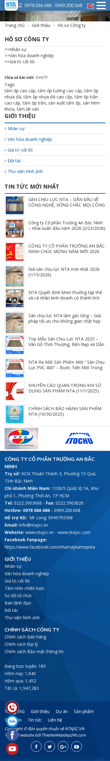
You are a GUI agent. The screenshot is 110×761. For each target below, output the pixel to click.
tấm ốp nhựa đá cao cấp (48, 97)
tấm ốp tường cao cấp (60, 91)
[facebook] (36, 746)
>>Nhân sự (15, 49)
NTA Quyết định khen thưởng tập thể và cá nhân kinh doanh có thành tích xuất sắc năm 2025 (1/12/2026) (65, 297)
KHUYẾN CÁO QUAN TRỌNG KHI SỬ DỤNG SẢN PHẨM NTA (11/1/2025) (64, 388)
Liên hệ (55, 720)
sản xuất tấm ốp (64, 103)
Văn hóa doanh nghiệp (30, 139)
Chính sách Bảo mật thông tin (34, 651)
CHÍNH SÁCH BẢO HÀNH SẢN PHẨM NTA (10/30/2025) (64, 411)
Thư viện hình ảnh (25, 171)
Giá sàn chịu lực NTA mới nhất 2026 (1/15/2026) (64, 272)
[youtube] (76, 746)
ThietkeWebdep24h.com (64, 735)
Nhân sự (16, 128)
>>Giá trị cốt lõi (20, 61)
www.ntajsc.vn (39, 532)
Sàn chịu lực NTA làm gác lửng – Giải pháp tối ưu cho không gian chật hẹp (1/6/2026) (64, 321)
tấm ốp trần (34, 103)
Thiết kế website (19, 735)
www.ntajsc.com (74, 532)
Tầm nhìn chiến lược (25, 588)
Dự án (62, 711)
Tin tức (35, 720)
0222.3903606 (28, 503)
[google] (63, 746)
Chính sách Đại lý (21, 644)
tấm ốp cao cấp (20, 91)
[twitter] (49, 746)
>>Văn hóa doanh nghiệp (29, 55)
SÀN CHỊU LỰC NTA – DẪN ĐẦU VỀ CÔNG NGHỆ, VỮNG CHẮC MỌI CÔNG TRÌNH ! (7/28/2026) (66, 205)
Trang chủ (15, 25)
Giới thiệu (41, 25)
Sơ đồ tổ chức (18, 595)
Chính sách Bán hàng (25, 637)
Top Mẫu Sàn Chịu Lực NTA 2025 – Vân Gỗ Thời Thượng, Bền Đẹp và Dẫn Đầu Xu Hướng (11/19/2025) (66, 344)
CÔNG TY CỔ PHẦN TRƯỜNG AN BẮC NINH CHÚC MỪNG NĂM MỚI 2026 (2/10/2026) (66, 251)
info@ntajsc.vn (33, 525)
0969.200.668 (68, 5)
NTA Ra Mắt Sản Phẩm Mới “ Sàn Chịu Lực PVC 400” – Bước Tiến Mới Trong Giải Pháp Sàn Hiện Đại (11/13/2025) (66, 367)
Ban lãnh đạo (18, 603)
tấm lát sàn (28, 109)
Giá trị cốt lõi (20, 150)
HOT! (43, 77)
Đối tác (14, 161)
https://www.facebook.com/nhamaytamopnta (50, 547)
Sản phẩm (84, 711)
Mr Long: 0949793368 (51, 517)
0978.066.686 (38, 5)
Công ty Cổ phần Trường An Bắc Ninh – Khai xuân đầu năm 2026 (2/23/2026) (66, 225)
